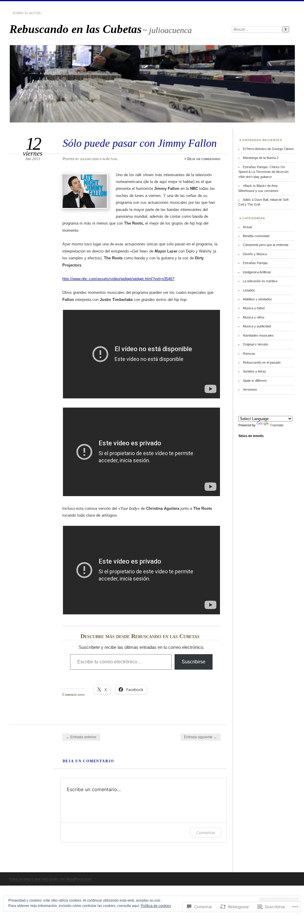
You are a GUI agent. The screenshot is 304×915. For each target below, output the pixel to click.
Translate (277, 425)
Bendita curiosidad (256, 236)
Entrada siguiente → (200, 737)
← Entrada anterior (81, 737)
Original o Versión (255, 344)
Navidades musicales (258, 335)
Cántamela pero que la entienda (265, 245)
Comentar (205, 832)
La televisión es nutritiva (260, 281)
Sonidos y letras (254, 371)
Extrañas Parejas (255, 263)
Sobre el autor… (28, 13)
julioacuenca (91, 159)
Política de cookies (156, 906)
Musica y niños (254, 317)
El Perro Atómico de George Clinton (268, 149)
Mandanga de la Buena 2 (260, 158)
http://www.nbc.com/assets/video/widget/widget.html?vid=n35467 (118, 279)
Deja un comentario (203, 159)
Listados (249, 290)
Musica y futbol (254, 308)
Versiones (250, 389)
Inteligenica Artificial (256, 272)
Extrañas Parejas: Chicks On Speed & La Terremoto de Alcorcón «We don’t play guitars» (263, 172)
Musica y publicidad (257, 326)
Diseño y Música (255, 254)
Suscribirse (193, 661)
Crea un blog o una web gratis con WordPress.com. (51, 879)
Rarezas (249, 353)
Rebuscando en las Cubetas (76, 29)
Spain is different (255, 380)
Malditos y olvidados (257, 299)
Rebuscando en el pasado (262, 362)
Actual (112, 159)
